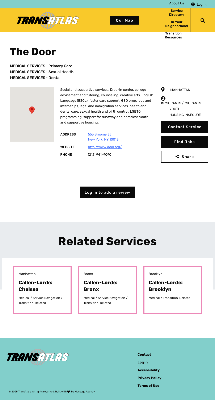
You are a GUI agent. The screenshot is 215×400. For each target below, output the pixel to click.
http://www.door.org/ (105, 147)
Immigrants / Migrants (181, 103)
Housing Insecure (185, 115)
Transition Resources (173, 35)
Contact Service (185, 127)
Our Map (124, 20)
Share (188, 156)
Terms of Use (148, 386)
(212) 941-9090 (99, 155)
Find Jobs (184, 141)
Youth (174, 109)
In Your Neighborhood (176, 24)
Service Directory (176, 13)
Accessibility (149, 370)
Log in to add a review (107, 192)
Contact (144, 355)
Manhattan (180, 90)
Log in (143, 362)
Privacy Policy (149, 378)
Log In (202, 4)
